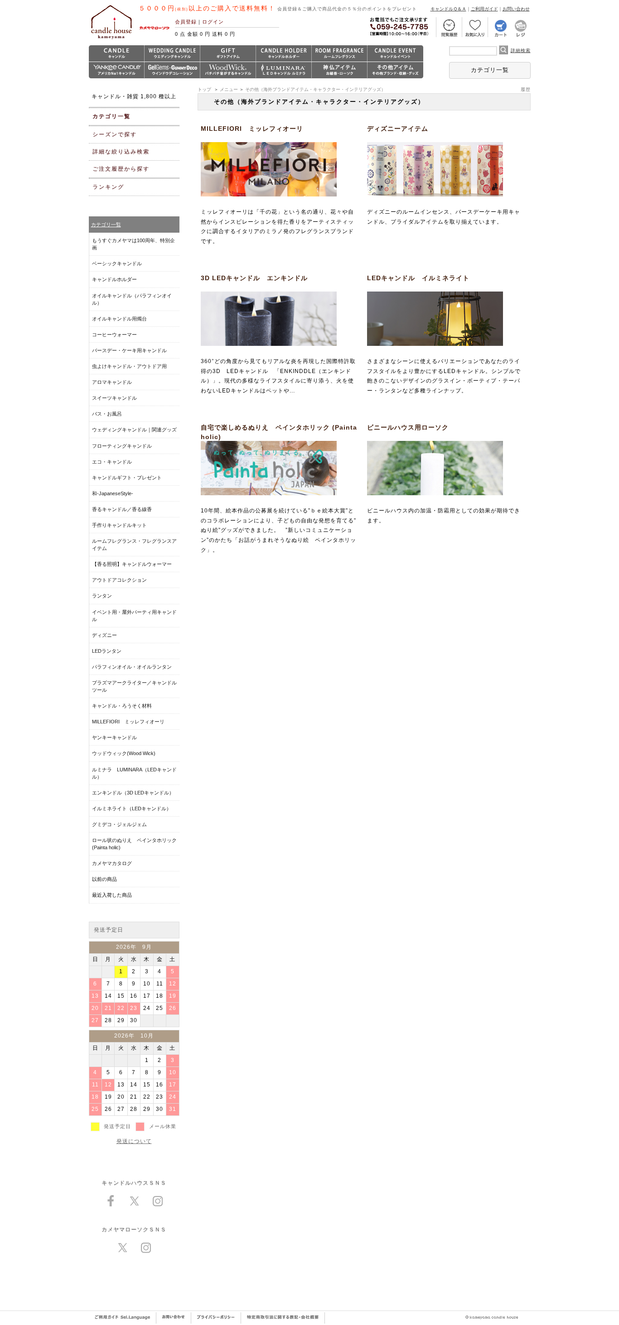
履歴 (526, 89)
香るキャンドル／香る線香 (122, 509)
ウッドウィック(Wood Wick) (123, 753)
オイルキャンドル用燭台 (119, 318)
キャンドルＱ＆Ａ (448, 8)
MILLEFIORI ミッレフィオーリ (252, 128)
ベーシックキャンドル (117, 263)
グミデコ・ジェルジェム (119, 824)
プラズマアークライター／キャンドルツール (134, 686)
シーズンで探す (114, 134)
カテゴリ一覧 (490, 70)
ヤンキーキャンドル (114, 737)
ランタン (102, 595)
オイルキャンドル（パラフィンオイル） (132, 299)
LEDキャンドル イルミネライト (418, 278)
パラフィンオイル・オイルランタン (132, 667)
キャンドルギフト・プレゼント (127, 477)
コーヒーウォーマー (114, 334)
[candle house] (111, 39)
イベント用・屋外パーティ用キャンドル (134, 615)
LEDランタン (106, 651)
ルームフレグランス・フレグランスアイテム (134, 544)
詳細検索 (521, 50)
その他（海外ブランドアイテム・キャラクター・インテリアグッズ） (315, 89)
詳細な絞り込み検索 (121, 151)
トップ (204, 89)
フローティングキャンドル (122, 446)
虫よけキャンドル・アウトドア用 (129, 366)
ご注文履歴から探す (121, 169)
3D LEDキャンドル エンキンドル (254, 278)
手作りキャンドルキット (119, 525)
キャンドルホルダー (114, 279)
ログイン (213, 21)
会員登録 (186, 21)
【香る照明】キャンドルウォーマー (132, 564)
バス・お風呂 (107, 413)
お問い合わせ (516, 8)
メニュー (229, 89)
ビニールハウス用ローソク (408, 427)
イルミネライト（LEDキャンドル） (131, 808)
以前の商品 (104, 879)
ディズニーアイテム (397, 128)
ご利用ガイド (484, 8)
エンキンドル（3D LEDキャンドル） (133, 792)
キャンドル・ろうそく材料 (122, 705)
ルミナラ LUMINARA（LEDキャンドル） (134, 773)
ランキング (108, 187)
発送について (134, 1141)
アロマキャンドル (112, 382)
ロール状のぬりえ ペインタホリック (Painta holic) (134, 843)
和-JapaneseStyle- (112, 493)
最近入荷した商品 (112, 895)
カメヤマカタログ (112, 863)
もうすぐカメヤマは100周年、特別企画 (133, 244)
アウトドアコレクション (119, 580)
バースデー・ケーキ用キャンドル (129, 350)
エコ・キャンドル (112, 461)
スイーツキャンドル (114, 398)
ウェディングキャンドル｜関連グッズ (134, 429)
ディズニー (104, 635)
